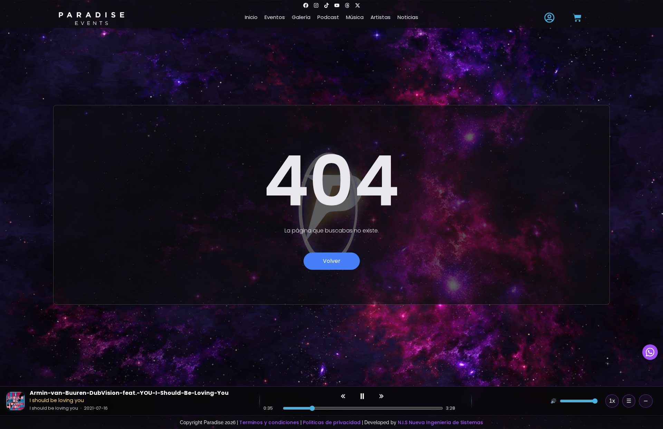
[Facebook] (305, 5)
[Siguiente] (381, 396)
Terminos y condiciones (269, 422)
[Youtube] (337, 5)
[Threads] (347, 5)
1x (612, 401)
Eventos (275, 17)
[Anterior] (343, 396)
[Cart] (577, 17)
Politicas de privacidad (332, 422)
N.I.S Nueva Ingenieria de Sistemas (440, 422)
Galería (301, 17)
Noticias (407, 17)
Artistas (381, 17)
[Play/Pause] (362, 396)
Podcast (328, 17)
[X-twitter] (357, 5)
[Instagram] (316, 5)
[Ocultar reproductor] (646, 401)
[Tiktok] (326, 5)
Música (355, 17)
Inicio (251, 17)
